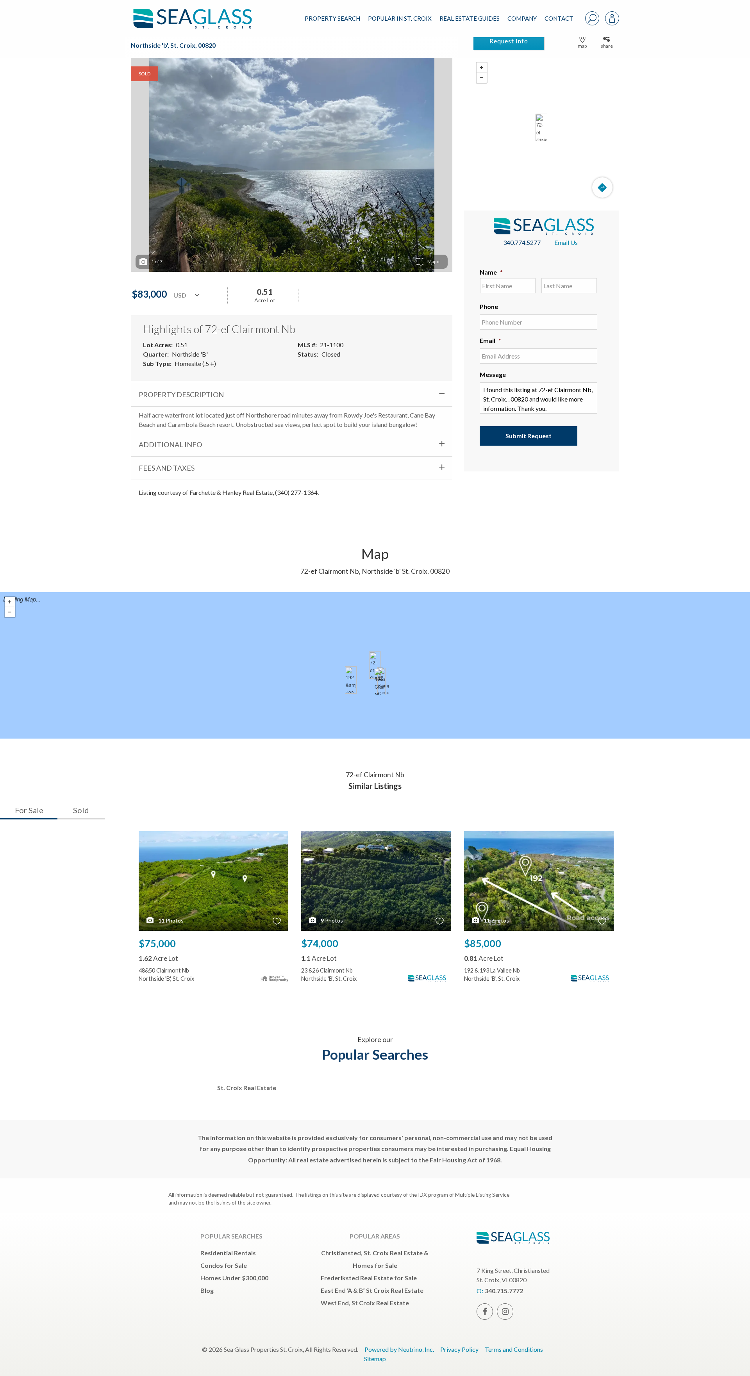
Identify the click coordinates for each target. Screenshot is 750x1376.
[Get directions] (602, 187)
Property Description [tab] (181, 394)
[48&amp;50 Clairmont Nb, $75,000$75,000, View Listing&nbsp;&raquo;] (380, 681)
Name (491, 272)
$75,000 (157, 943)
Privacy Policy (459, 1349)
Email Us (566, 242)
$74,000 (319, 943)
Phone (489, 306)
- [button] (482, 78)
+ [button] (482, 67)
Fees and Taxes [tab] (167, 468)
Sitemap (375, 1358)
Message (493, 374)
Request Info (508, 41)
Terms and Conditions (514, 1349)
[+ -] (541, 127)
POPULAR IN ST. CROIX (400, 18)
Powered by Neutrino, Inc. (399, 1349)
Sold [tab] (81, 810)
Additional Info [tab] (170, 444)
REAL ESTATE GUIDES (469, 18)
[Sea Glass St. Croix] (198, 12)
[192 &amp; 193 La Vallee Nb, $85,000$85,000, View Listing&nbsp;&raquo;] (351, 680)
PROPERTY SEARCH (332, 18)
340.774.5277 (522, 242)
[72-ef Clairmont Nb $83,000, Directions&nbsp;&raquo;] (541, 127)
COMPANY (522, 18)
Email (490, 340)
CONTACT (559, 18)
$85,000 (482, 943)
